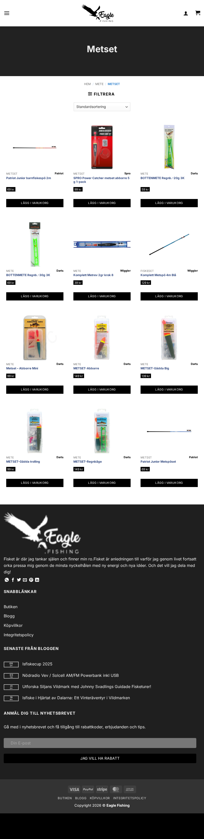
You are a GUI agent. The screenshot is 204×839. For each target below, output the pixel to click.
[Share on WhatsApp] (7, 580)
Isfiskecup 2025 (37, 664)
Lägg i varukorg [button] (35, 203)
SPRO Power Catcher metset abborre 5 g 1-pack (101, 180)
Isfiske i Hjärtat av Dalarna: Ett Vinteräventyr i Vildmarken (76, 697)
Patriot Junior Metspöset (158, 461)
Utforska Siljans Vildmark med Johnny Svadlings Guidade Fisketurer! (86, 686)
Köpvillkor (13, 625)
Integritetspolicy (19, 634)
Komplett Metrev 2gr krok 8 (93, 275)
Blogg (9, 615)
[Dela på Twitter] (19, 580)
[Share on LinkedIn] (37, 580)
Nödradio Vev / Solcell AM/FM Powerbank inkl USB (70, 675)
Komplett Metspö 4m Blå (158, 275)
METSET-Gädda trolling (23, 461)
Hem (87, 84)
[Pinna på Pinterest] (31, 580)
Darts (194, 173)
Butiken (10, 606)
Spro (127, 173)
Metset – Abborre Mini (22, 368)
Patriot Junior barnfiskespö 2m (28, 178)
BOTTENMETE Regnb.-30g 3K (28, 275)
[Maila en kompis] (25, 580)
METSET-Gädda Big (155, 368)
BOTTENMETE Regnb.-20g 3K (163, 178)
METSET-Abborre (86, 368)
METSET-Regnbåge (87, 461)
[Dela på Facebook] (13, 580)
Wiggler (125, 270)
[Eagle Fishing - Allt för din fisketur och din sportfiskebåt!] (98, 13)
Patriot (59, 173)
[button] (7, 13)
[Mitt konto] (186, 13)
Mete (99, 84)
